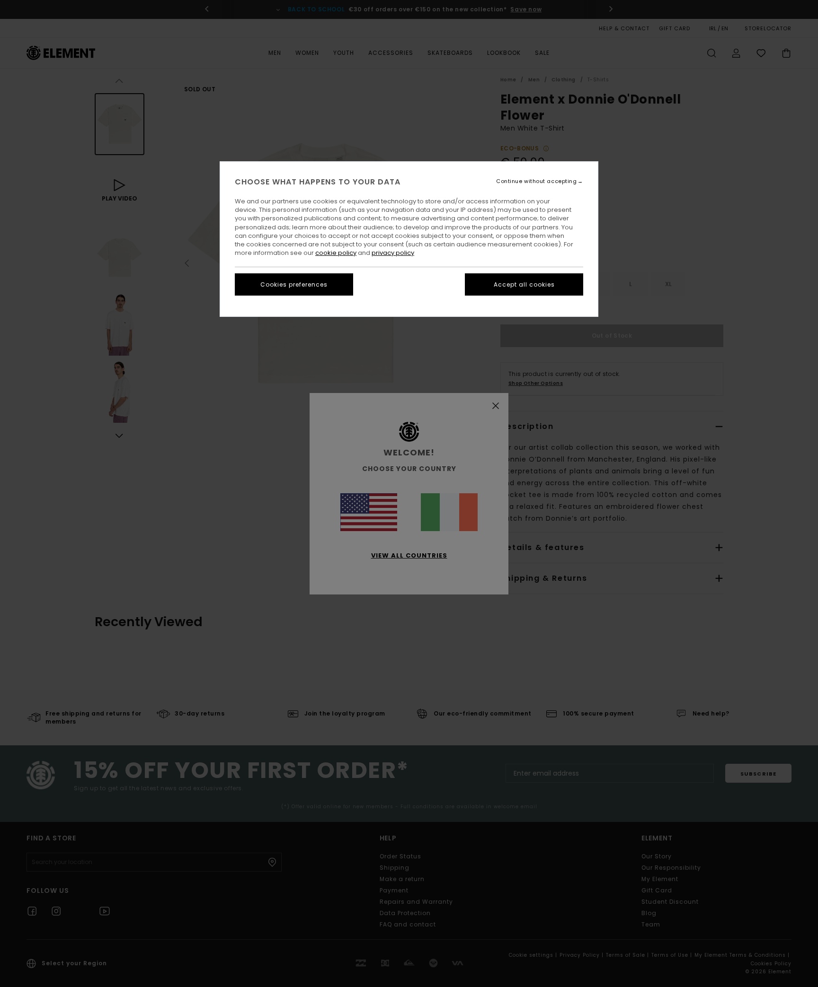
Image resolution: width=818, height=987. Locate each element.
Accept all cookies (524, 284)
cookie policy (335, 252)
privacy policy (393, 252)
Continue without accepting (536, 181)
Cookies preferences (294, 284)
